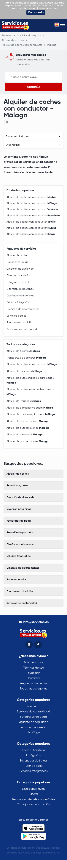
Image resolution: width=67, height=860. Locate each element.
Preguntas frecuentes (33, 683)
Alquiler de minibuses (24, 371)
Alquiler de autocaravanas (28, 428)
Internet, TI (33, 706)
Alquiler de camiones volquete (30, 407)
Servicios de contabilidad (22, 329)
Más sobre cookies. (47, 8)
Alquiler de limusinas (24, 401)
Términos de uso (33, 667)
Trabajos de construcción (33, 804)
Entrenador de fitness (33, 760)
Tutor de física (33, 765)
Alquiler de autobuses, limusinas (31, 414)
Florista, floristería (33, 750)
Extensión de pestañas (20, 289)
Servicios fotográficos (34, 771)
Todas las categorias (33, 688)
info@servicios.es (36, 622)
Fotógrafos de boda (18, 282)
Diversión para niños (19, 275)
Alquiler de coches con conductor (31, 197)
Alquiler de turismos (23, 351)
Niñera (33, 794)
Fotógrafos (33, 755)
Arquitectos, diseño (33, 727)
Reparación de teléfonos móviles (33, 799)
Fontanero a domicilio (19, 322)
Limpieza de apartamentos (23, 309)
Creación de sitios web (20, 269)
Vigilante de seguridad (33, 722)
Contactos (33, 678)
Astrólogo (33, 732)
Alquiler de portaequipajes (28, 421)
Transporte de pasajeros (26, 357)
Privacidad (33, 673)
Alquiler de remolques (25, 434)
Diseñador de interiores (20, 295)
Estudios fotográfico (18, 302)
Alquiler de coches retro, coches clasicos (31, 392)
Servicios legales (16, 316)
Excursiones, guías (17, 262)
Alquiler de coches (17, 255)
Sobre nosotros (33, 662)
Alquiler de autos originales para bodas (30, 380)
